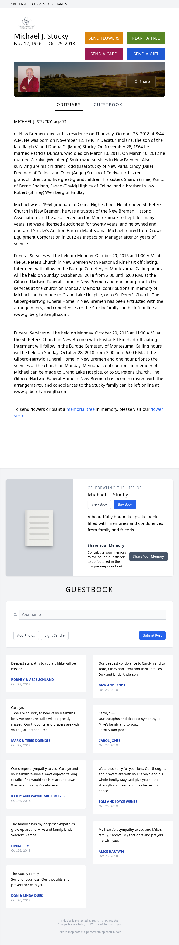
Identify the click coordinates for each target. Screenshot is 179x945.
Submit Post (152, 635)
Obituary (68, 104)
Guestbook (108, 104)
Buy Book (125, 504)
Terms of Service (102, 924)
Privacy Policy (76, 924)
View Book (99, 504)
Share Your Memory (148, 556)
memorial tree (80, 409)
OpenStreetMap (94, 932)
